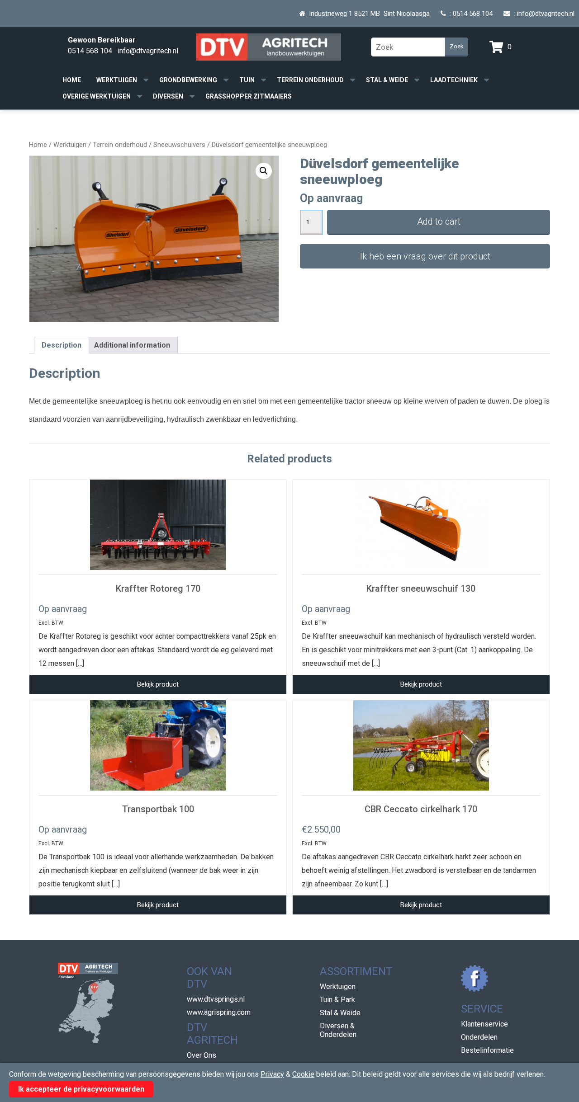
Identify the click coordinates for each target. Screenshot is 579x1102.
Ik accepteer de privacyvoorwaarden (81, 1089)
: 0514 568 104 (469, 13)
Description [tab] (61, 345)
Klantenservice (484, 1024)
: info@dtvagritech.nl (542, 13)
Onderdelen (479, 1037)
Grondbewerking (188, 80)
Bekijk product (158, 684)
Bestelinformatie (487, 1050)
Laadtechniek (454, 80)
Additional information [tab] (132, 345)
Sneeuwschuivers (179, 145)
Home (71, 80)
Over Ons (201, 1055)
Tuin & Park (337, 999)
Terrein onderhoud (310, 80)
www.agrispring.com (219, 1012)
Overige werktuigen (96, 96)
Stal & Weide (387, 80)
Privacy (272, 1074)
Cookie (303, 1074)
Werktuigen (116, 80)
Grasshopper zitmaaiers (248, 96)
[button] (264, 171)
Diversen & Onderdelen (338, 1030)
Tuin (247, 80)
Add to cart (438, 221)
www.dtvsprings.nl (216, 999)
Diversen (168, 96)
